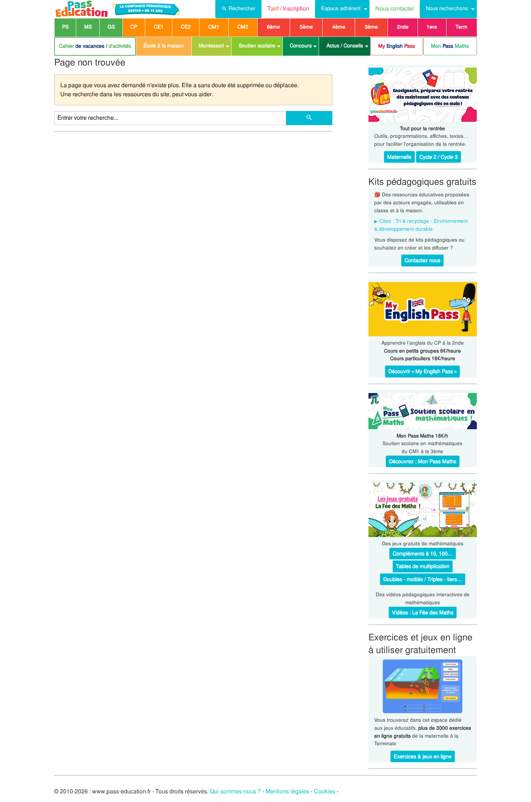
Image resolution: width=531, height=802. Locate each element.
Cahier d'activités (95, 46)
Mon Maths (450, 46)
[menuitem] (238, 9)
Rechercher (242, 8)
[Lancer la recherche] (309, 118)
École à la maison (163, 45)
